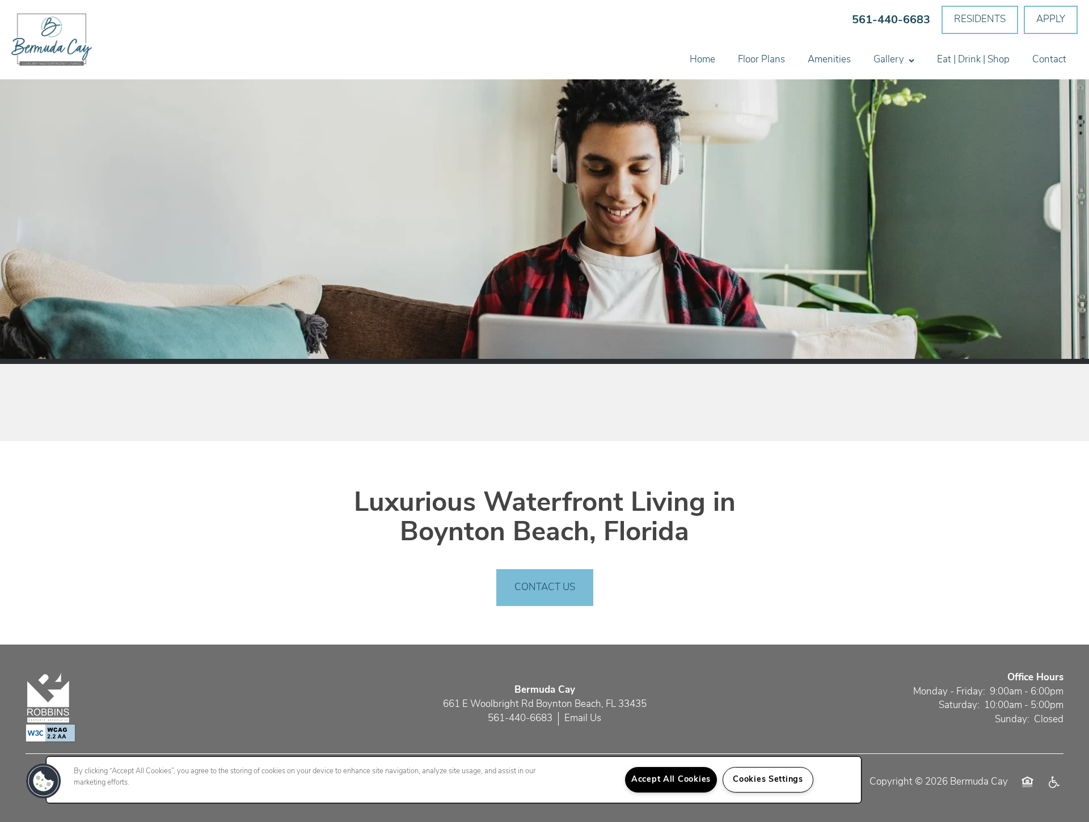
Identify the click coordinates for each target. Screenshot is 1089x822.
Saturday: (959, 705)
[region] (453, 780)
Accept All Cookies (671, 780)
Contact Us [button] (544, 587)
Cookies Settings (768, 780)
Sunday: (1012, 719)
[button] (980, 20)
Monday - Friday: (949, 692)
